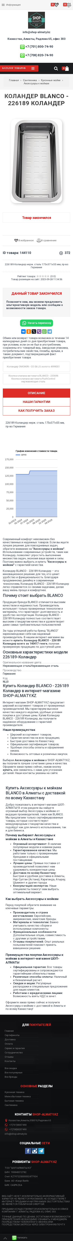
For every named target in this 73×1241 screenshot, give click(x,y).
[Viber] (39, 331)
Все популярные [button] (13, 1072)
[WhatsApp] (44, 331)
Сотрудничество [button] (14, 1052)
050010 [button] (34, 1120)
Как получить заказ (36, 410)
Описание (36, 393)
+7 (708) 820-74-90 (39, 55)
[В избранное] (25, 240)
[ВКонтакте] (23, 331)
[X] (34, 331)
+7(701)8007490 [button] (18, 1125)
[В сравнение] (47, 240)
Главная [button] (9, 1031)
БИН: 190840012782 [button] (15, 1172)
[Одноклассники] (28, 331)
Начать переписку (39, 322)
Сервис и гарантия (12, 8)
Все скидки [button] (11, 1068)
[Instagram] (35, 1151)
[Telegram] (49, 331)
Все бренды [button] (11, 1077)
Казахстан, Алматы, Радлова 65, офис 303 (36, 39)
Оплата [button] (9, 1044)
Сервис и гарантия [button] (15, 1048)
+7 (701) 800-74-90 (39, 46)
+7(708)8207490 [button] (18, 1129)
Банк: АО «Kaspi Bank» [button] (17, 1180)
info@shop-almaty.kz (36, 32)
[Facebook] (28, 1151)
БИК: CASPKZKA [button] (13, 1185)
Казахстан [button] (14, 1120)
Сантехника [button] (11, 1105)
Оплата (6, 2)
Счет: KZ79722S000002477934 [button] (21, 1176)
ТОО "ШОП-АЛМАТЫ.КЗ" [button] (18, 1168)
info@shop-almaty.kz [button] (16, 1134)
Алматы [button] (25, 1120)
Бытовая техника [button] (14, 1101)
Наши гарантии (36, 402)
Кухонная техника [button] (14, 1092)
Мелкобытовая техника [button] (18, 1096)
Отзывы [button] (9, 1057)
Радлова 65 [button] (44, 1120)
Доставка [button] (10, 1039)
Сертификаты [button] (12, 1035)
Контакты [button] (10, 1061)
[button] (19, 1237)
